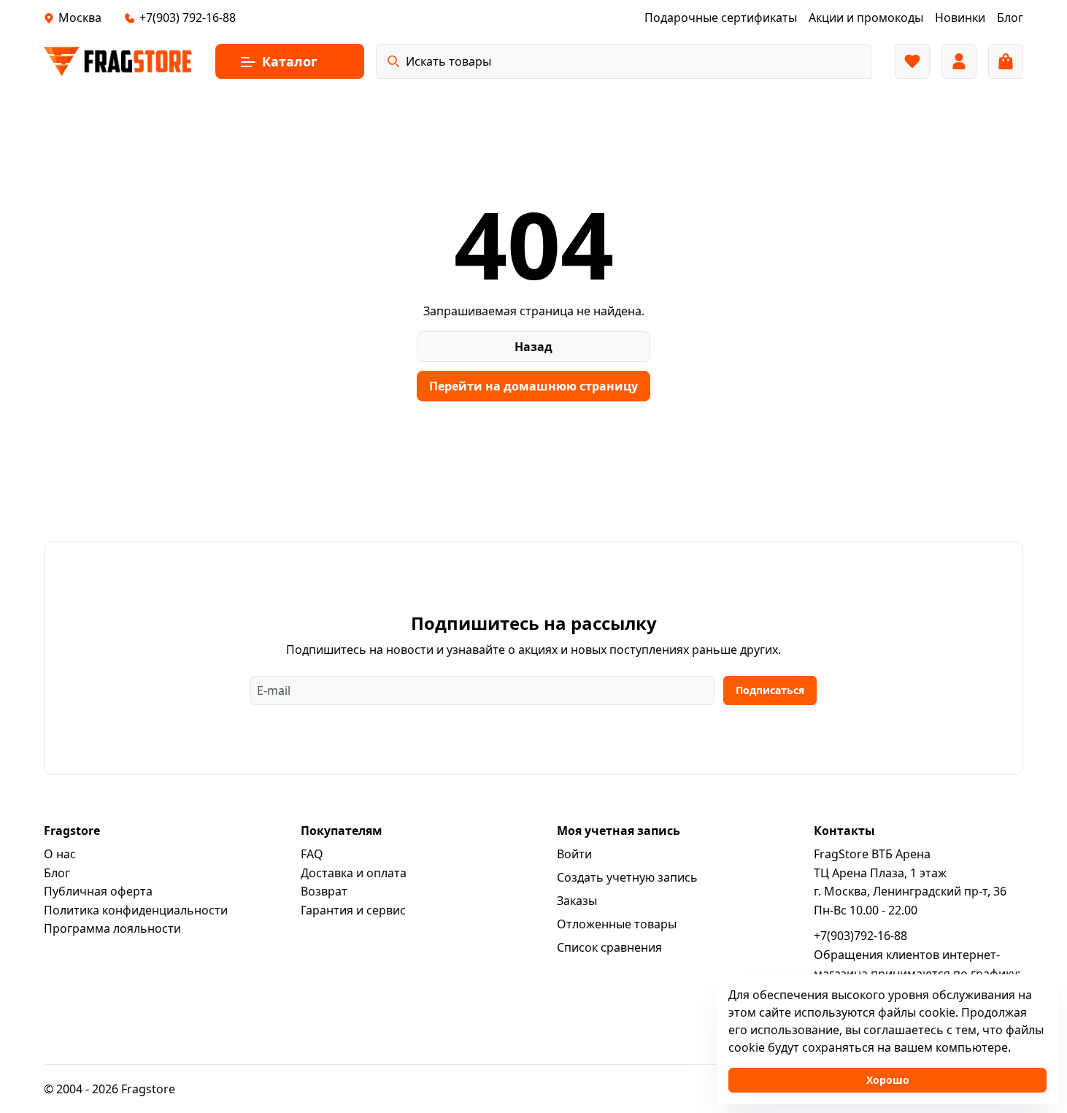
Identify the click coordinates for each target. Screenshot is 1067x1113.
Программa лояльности (112, 928)
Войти (574, 854)
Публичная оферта (98, 891)
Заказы (577, 901)
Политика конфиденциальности (136, 910)
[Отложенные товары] (912, 61)
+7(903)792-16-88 (860, 936)
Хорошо (887, 1080)
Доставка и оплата (354, 873)
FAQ (312, 854)
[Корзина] (1005, 61)
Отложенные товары (617, 924)
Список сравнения (609, 947)
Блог (57, 873)
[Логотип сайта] (118, 61)
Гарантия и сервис (353, 910)
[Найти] (393, 61)
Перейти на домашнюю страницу (533, 386)
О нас (60, 854)
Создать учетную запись (627, 877)
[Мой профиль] (959, 61)
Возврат (324, 891)
